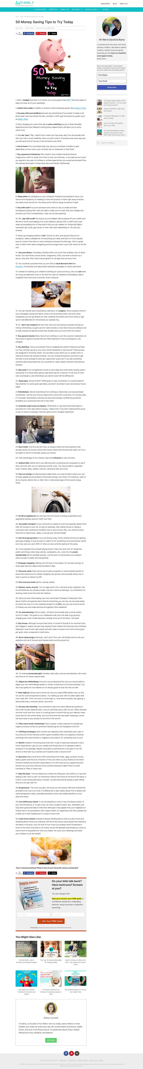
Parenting (53, 9)
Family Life (65, 9)
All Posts (51, 1040)
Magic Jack (22, 119)
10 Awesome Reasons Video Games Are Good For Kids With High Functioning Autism (114, 133)
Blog (115, 4)
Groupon (19, 266)
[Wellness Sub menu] (81, 9)
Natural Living (91, 9)
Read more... (102, 59)
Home (17, 16)
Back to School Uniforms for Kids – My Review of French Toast (75, 962)
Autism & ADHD (40, 9)
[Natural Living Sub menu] (98, 9)
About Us (123, 4)
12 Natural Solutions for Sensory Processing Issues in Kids (50, 992)
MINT (69, 100)
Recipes (106, 9)
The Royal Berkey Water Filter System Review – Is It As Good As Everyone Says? (115, 103)
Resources (105, 4)
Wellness (76, 9)
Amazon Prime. (80, 108)
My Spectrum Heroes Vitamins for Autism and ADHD (26, 992)
